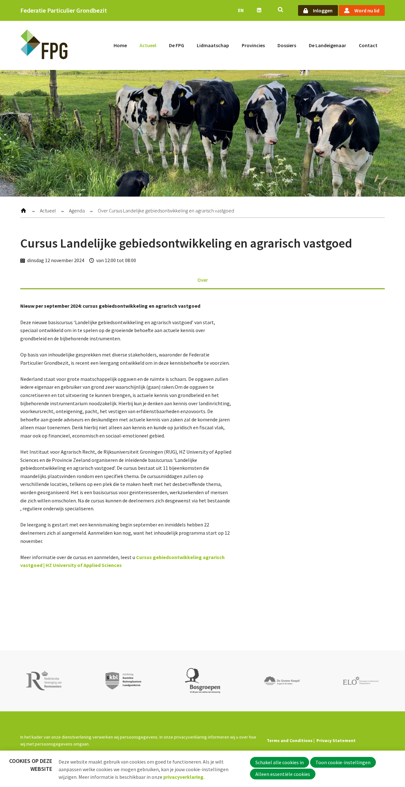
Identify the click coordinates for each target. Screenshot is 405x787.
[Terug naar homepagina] (44, 45)
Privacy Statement (336, 740)
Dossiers (286, 45)
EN (241, 10)
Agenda (77, 210)
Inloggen (323, 10)
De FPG (176, 45)
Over (202, 280)
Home (120, 45)
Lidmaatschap (213, 45)
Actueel (148, 45)
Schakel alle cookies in (279, 762)
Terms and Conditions (290, 740)
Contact (368, 45)
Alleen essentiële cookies (282, 774)
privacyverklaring (183, 777)
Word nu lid (366, 10)
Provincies (253, 45)
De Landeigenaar (327, 45)
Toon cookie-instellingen (343, 762)
